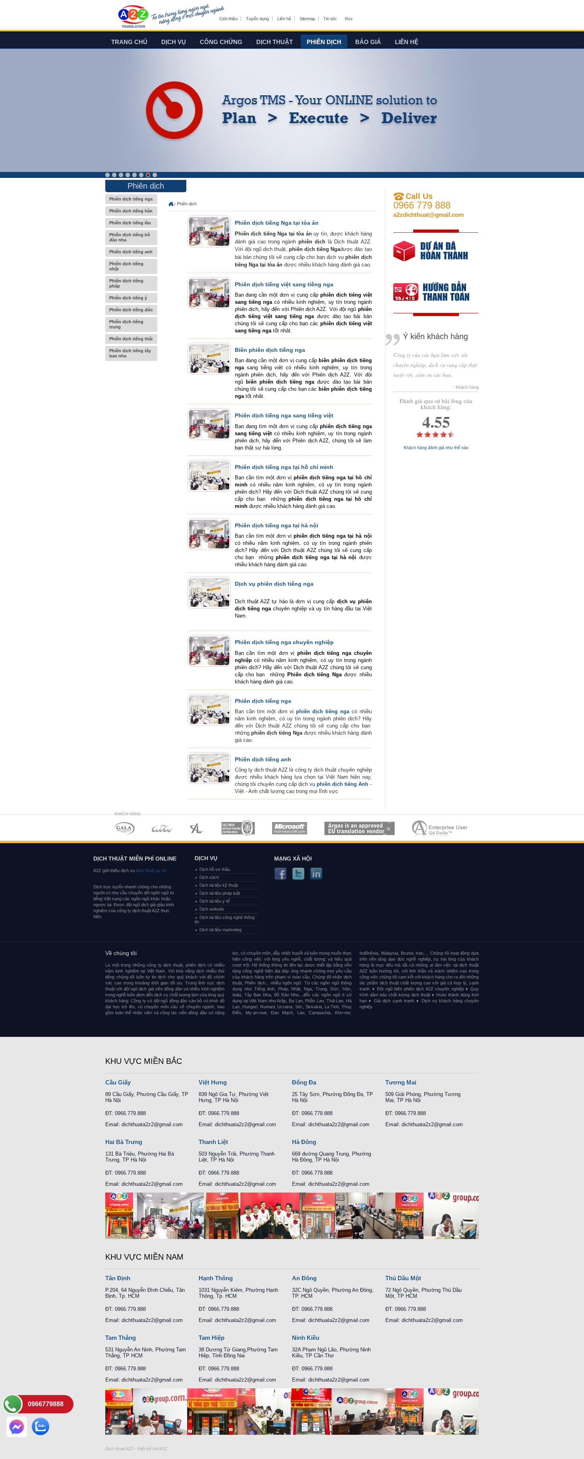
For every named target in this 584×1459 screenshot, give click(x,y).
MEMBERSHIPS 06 (360, 828)
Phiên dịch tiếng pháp (126, 283)
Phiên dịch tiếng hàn (131, 210)
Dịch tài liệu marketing (220, 929)
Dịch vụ (173, 42)
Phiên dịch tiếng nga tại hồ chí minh (284, 467)
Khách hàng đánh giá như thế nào (436, 448)
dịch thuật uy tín (150, 870)
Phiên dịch (324, 42)
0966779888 (46, 1404)
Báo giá (368, 42)
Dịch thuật (274, 42)
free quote (430, 257)
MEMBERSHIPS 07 (441, 828)
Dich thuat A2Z (119, 1448)
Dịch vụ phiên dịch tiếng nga (274, 584)
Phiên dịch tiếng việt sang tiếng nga (284, 284)
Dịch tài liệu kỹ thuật (218, 885)
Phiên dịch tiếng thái (131, 338)
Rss (349, 18)
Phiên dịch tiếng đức (131, 309)
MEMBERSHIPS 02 (162, 828)
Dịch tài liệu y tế (214, 901)
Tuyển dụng (257, 18)
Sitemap (307, 18)
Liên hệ (284, 18)
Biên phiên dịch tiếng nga (270, 350)
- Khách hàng (466, 387)
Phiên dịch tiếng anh (131, 251)
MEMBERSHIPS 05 (289, 828)
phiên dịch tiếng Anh (342, 784)
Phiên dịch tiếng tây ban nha (130, 353)
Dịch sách (209, 877)
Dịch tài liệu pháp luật (219, 893)
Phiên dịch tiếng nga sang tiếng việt (284, 415)
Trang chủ (129, 42)
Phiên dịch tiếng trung (126, 324)
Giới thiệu (228, 18)
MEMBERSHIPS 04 (238, 828)
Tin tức (330, 18)
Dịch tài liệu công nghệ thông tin (225, 919)
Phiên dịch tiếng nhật (126, 266)
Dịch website (211, 909)
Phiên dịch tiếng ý (128, 297)
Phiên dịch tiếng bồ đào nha (129, 237)
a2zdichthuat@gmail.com (428, 215)
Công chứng (221, 42)
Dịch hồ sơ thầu (214, 869)
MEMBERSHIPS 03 (197, 828)
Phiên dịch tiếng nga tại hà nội (276, 525)
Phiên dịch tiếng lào (130, 222)
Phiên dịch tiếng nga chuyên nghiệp (284, 642)
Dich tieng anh (133, 17)
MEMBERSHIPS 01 (124, 828)
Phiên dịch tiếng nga (131, 199)
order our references (437, 293)
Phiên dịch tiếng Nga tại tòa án (277, 223)
